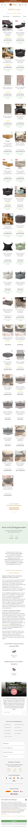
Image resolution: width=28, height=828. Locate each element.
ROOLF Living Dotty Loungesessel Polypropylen (7, 34)
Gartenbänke (7, 733)
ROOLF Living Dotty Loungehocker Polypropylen (7, 363)
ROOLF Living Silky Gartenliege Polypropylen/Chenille (8, 172)
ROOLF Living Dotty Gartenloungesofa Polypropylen (7, 388)
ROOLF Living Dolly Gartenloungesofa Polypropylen (20, 464)
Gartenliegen (18, 733)
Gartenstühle (7, 730)
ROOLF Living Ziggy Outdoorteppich (20, 362)
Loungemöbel (7, 727)
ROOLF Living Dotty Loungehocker (20, 226)
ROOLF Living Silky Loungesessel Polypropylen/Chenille (8, 61)
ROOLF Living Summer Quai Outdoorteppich (8, 88)
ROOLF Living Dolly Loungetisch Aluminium (8, 488)
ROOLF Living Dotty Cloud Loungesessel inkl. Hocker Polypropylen (20, 338)
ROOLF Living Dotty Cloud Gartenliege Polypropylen (20, 34)
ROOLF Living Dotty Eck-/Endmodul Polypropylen (7, 200)
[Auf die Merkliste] (12, 21)
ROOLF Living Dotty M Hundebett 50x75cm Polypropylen (8, 311)
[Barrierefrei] (20, 5)
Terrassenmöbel (19, 730)
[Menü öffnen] (2, 5)
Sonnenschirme (16, 16)
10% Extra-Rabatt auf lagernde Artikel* (13, 1)
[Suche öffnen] (5, 5)
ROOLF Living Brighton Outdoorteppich (20, 88)
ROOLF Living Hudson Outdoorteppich (7, 117)
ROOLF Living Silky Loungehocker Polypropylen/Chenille (8, 145)
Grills (24, 16)
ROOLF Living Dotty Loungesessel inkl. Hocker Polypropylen (7, 338)
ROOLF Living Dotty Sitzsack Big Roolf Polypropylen (7, 254)
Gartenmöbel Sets (19, 724)
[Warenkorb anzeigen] (25, 5)
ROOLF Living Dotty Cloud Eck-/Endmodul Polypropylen (20, 283)
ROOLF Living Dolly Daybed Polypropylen (20, 144)
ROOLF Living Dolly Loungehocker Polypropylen (20, 439)
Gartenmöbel (6, 16)
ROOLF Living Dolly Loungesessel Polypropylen (8, 464)
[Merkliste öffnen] (22, 5)
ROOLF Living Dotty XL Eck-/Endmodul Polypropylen (20, 61)
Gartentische (18, 727)
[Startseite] (13, 4)
